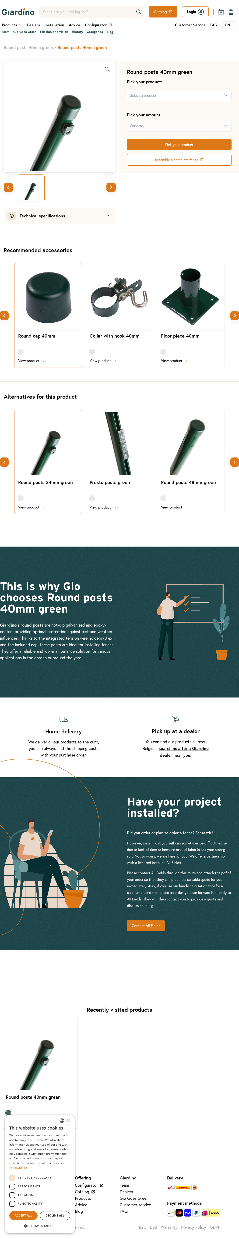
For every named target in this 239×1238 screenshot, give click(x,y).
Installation (54, 24)
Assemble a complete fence (176, 159)
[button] (39, 1226)
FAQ (214, 24)
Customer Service (190, 24)
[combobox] (173, 95)
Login (191, 11)
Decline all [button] (55, 1215)
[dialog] (40, 1174)
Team (6, 32)
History (77, 32)
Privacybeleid (18, 1168)
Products (83, 1198)
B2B (153, 1227)
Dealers (33, 24)
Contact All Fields (146, 925)
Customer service (135, 1204)
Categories (95, 32)
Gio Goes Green (24, 32)
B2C (142, 1227)
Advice (74, 24)
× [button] (68, 1120)
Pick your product (179, 144)
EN (227, 24)
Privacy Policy (193, 1227)
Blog (110, 32)
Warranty (169, 1227)
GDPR (215, 1227)
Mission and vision (54, 32)
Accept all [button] (23, 1215)
